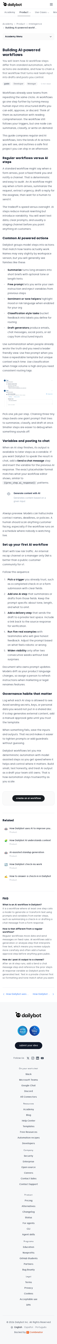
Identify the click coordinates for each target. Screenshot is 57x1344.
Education (28, 1247)
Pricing (28, 1200)
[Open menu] (51, 4)
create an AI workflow (28, 798)
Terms (28, 1282)
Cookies (28, 1293)
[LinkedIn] (37, 1058)
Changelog (28, 1212)
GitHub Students (29, 1258)
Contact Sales (28, 1178)
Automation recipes (29, 1137)
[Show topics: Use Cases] (49, 13)
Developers (28, 1143)
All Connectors (28, 1097)
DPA (28, 1305)
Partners (28, 1264)
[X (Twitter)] (28, 1058)
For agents (29, 1223)
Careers (28, 1173)
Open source (28, 1167)
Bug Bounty (28, 1269)
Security (28, 1156)
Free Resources (28, 1132)
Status (28, 1217)
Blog (28, 1115)
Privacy (28, 1288)
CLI (28, 1229)
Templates (28, 1126)
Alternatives (28, 1206)
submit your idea (28, 1045)
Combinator (36, 1332)
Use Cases (41, 12)
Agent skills (28, 1234)
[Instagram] (32, 1058)
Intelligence (35, 24)
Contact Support (28, 1184)
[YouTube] (42, 1058)
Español (28, 1327)
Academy (9, 12)
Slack (28, 1074)
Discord (28, 1091)
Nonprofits (28, 1252)
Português (40, 1327)
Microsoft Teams (28, 1080)
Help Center (28, 1120)
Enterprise (28, 1161)
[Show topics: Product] (30, 13)
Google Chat (28, 1085)
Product (23, 12)
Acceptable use (28, 1299)
